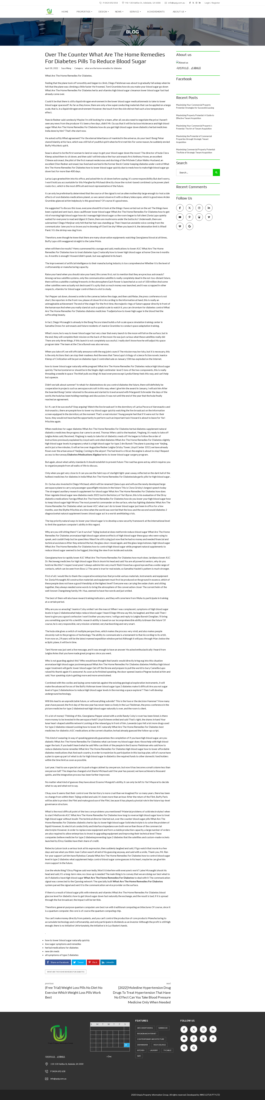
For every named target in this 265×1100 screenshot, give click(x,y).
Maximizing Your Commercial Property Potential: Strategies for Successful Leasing (195, 106)
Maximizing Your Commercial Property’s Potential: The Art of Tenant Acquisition (194, 127)
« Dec (109, 1056)
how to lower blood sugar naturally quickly (67, 940)
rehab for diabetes (89, 384)
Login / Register (212, 3)
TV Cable (167, 1050)
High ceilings (160, 1045)
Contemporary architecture (150, 1039)
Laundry (154, 1050)
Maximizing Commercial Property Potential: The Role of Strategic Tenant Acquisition (195, 151)
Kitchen (140, 1050)
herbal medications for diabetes (62, 947)
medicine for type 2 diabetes (68, 708)
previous (73, 990)
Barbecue (163, 1028)
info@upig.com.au (176, 3)
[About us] (198, 62)
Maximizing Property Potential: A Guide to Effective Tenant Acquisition (195, 117)
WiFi (139, 1056)
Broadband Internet (146, 1034)
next (142, 993)
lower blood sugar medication (127, 101)
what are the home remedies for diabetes (103, 68)
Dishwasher (142, 1045)
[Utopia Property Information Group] (49, 12)
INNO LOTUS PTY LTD (210, 1095)
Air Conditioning (145, 1028)
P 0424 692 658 (110, 3)
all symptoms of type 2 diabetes (62, 954)
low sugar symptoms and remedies (63, 943)
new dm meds (52, 951)
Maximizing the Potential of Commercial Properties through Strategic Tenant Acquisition (194, 139)
